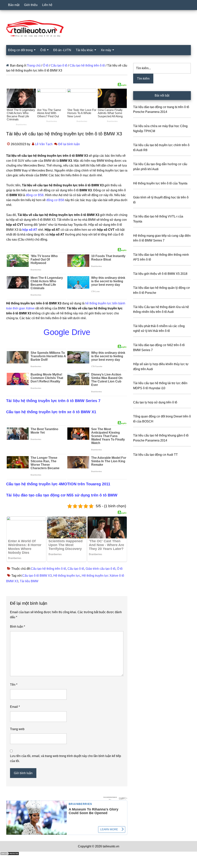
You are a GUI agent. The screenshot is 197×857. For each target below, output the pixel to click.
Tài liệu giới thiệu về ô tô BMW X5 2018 (160, 273)
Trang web (17, 729)
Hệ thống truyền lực (66, 575)
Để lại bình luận (69, 144)
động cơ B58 (34, 195)
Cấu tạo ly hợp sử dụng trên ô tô (155, 402)
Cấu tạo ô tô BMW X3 (37, 575)
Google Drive (66, 332)
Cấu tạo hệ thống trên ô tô (48, 568)
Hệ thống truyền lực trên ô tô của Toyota (160, 183)
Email (15, 706)
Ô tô (120, 568)
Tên (13, 684)
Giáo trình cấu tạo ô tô (100, 568)
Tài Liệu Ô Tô (98, 28)
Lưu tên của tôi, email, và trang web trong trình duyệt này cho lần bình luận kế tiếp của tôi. (65, 758)
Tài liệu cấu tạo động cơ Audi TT (155, 454)
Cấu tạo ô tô (76, 568)
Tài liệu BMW (29, 581)
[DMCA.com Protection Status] (9, 854)
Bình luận (17, 626)
